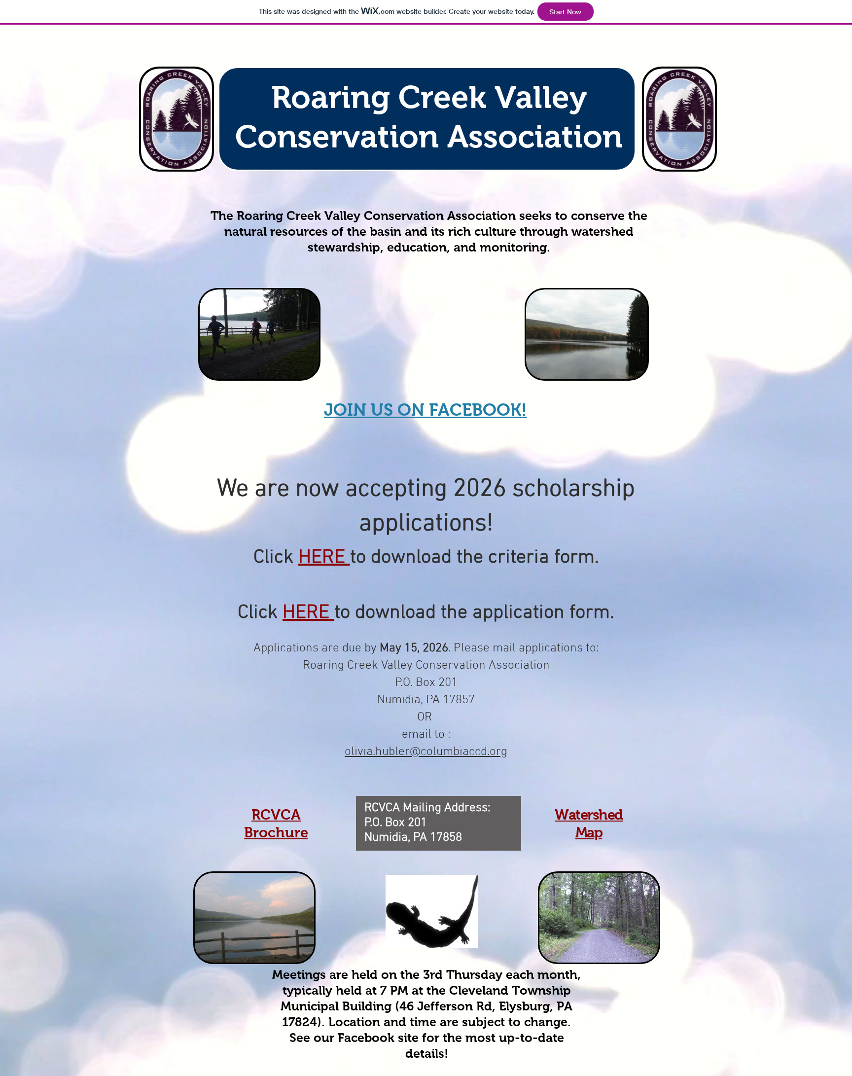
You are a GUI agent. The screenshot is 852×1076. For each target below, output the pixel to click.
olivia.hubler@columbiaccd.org (426, 752)
